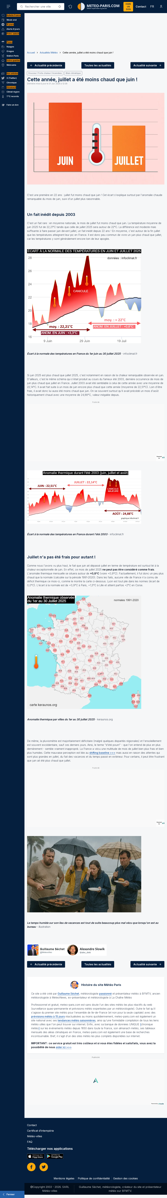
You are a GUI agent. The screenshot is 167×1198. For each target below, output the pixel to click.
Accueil (31, 52)
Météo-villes (34, 1136)
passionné (105, 993)
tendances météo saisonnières (76, 1020)
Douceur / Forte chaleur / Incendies (45, 73)
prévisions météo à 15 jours (48, 1016)
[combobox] (40, 6)
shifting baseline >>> (102, 752)
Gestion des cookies (125, 1178)
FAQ (29, 1141)
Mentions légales (64, 1178)
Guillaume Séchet (68, 993)
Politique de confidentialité (94, 1178)
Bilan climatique (73, 73)
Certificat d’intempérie (40, 1130)
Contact (141, 6)
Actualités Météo (49, 52)
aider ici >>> (64, 1047)
